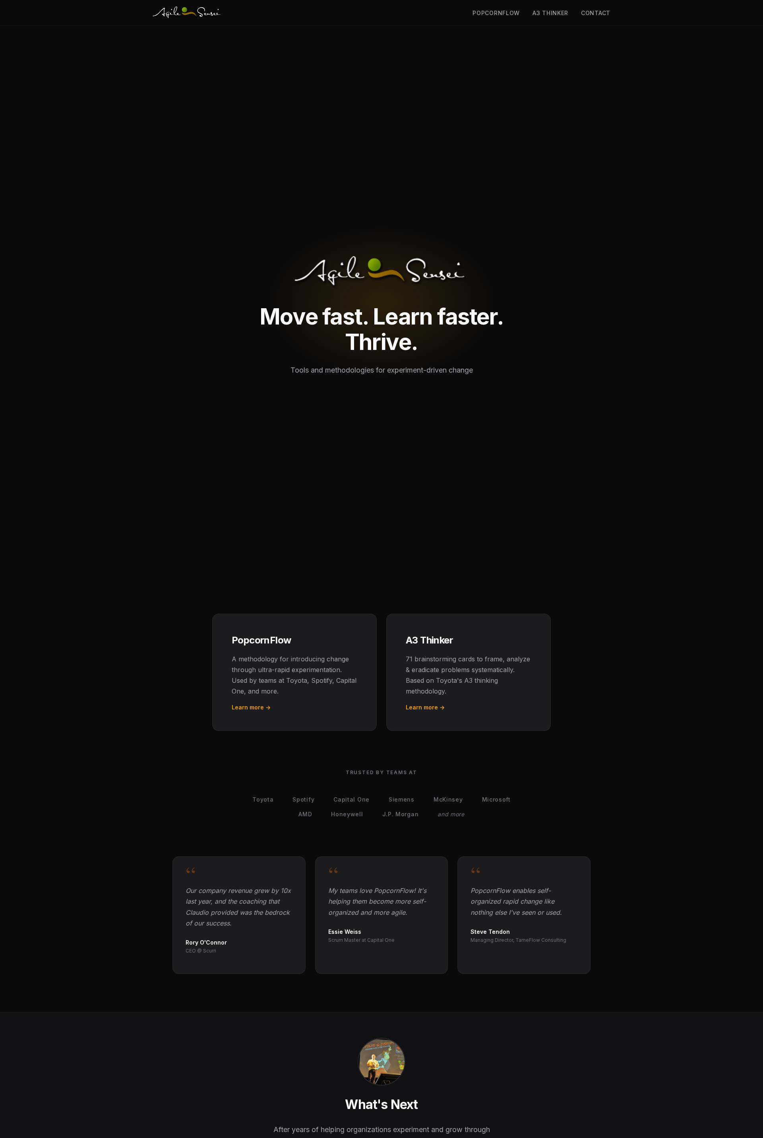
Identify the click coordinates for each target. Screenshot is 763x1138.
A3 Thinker (550, 13)
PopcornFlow (496, 13)
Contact (595, 13)
